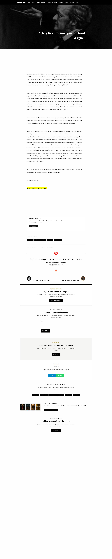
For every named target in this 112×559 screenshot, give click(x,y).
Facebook (35, 395)
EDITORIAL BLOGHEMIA (52, 2)
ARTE (33, 2)
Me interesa (56, 430)
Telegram (51, 375)
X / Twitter (52, 395)
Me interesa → (33, 226)
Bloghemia (21, 2)
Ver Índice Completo (56, 300)
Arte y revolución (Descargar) (37, 188)
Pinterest (68, 395)
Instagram (44, 395)
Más (77, 2)
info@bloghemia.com (48, 246)
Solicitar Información (51, 409)
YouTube (61, 395)
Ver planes (56, 354)
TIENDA (66, 2)
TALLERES (61, 2)
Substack (76, 395)
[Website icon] (56, 271)
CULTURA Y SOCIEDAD (41, 2)
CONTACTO (72, 2)
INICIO (29, 2)
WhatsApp (60, 375)
